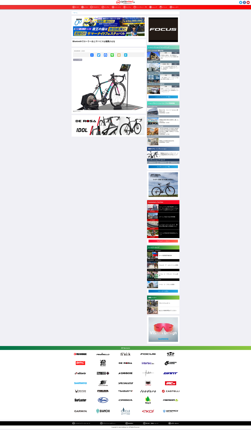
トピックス (117, 7)
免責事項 (130, 423)
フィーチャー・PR (141, 7)
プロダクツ (96, 7)
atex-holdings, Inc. (124, 427)
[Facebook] (105, 55)
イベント (164, 7)
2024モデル (174, 162)
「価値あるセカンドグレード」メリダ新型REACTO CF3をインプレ (168, 154)
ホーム (75, 12)
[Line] (112, 55)
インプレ (106, 7)
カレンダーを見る (163, 291)
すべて (77, 7)
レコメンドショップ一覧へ (163, 97)
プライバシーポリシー (109, 423)
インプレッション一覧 (163, 166)
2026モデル (152, 162)
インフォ (128, 7)
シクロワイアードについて (82, 423)
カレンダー (175, 7)
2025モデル (163, 162)
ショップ (154, 7)
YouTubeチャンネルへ (163, 241)
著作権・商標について (152, 423)
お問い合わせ (175, 423)
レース (86, 7)
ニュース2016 (78, 60)
